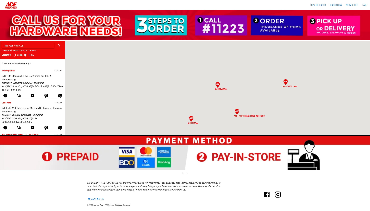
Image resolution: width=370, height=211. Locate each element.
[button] (59, 46)
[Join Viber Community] (46, 95)
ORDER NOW (336, 5)
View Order (352, 5)
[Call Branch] (19, 95)
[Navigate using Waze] (60, 95)
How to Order (318, 5)
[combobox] (27, 46)
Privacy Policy (96, 199)
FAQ (364, 5)
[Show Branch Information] (5, 95)
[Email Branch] (32, 95)
